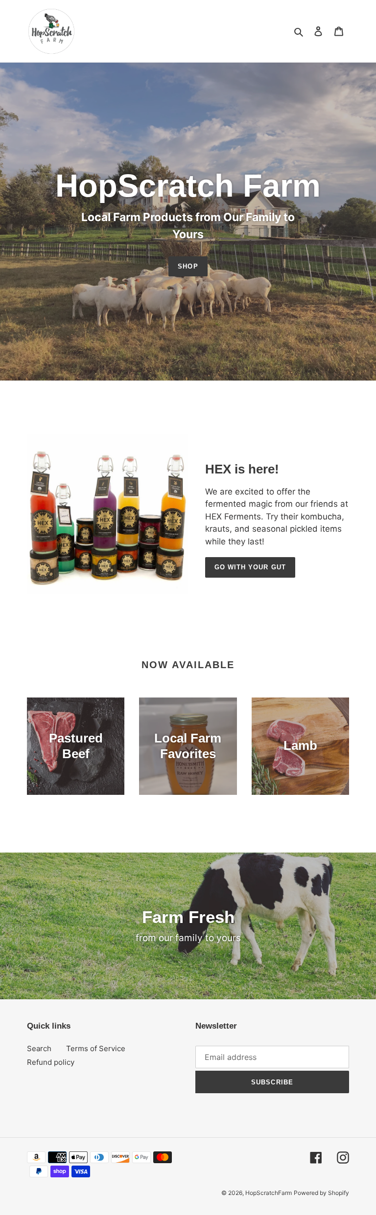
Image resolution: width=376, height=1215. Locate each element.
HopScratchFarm (268, 1192)
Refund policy (50, 1062)
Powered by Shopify (321, 1192)
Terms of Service (95, 1048)
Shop (188, 266)
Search (39, 1048)
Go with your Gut (250, 567)
